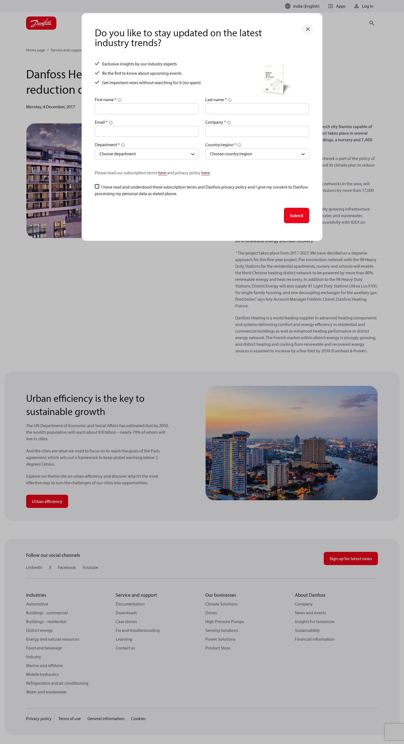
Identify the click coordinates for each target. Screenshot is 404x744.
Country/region (220, 144)
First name (106, 99)
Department (107, 144)
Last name (216, 99)
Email (101, 122)
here (162, 172)
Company (215, 122)
